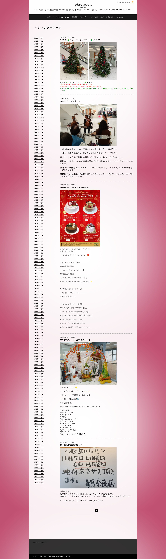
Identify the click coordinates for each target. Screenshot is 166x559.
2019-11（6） (39, 265)
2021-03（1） (39, 226)
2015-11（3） (39, 406)
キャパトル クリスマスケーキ (74, 187)
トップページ (49, 17)
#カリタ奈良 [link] (65, 410)
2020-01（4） (39, 259)
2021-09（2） (39, 212)
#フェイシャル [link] (65, 415)
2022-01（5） (39, 200)
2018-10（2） (39, 303)
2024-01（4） (39, 129)
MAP (102, 17)
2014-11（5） (39, 441)
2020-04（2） (39, 250)
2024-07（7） (39, 112)
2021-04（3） (39, 223)
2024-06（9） (39, 114)
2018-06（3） (39, 315)
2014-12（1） (39, 438)
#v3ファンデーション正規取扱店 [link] (72, 434)
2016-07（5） (39, 382)
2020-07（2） (39, 244)
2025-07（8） (39, 76)
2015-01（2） (39, 435)
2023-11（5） (39, 135)
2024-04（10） (39, 120)
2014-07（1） (39, 453)
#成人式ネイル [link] (72, 419)
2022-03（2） (39, 194)
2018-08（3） (39, 309)
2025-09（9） (39, 70)
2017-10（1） (39, 338)
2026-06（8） (39, 44)
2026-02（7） (39, 56)
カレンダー (83, 17)
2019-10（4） (39, 268)
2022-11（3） (39, 170)
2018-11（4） (39, 300)
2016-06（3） (39, 385)
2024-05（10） (39, 117)
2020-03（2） (39, 253)
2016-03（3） (39, 394)
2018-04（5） (39, 321)
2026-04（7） (39, 50)
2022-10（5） (39, 173)
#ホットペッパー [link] (66, 413)
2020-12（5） (39, 235)
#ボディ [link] (63, 417)
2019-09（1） (39, 271)
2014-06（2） (39, 456)
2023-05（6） (39, 153)
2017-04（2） (39, 356)
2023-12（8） (39, 132)
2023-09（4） (39, 141)
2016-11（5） (39, 371)
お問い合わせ (110, 17)
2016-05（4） (39, 388)
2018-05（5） (39, 318)
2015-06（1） (39, 421)
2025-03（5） (39, 88)
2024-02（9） (39, 126)
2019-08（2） (39, 273)
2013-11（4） (39, 477)
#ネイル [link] (63, 419)
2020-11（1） (39, 238)
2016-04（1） (39, 391)
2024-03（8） (39, 123)
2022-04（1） (39, 191)
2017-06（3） (39, 350)
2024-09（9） (39, 106)
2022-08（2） (39, 179)
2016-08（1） (39, 379)
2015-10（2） (39, 409)
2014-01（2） (39, 471)
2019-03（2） (39, 288)
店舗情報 (75, 17)
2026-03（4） (39, 53)
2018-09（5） (39, 306)
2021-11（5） (39, 206)
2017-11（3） (39, 335)
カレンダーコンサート (70, 101)
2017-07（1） (39, 347)
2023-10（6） (39, 138)
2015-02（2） (39, 432)
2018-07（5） (39, 312)
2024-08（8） (39, 109)
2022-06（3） (39, 185)
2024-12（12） (39, 97)
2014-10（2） (39, 444)
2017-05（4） (39, 353)
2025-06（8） (39, 79)
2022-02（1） (39, 197)
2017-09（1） (39, 341)
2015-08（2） (39, 415)
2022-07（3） (39, 182)
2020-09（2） (39, 241)
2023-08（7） (39, 144)
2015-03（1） (39, 429)
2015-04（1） (39, 427)
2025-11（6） (39, 64)
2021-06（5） (39, 218)
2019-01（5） (39, 294)
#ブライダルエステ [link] (67, 421)
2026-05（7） (39, 47)
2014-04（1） (39, 462)
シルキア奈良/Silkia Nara (46, 556)
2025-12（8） (39, 62)
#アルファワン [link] (65, 432)
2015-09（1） (39, 412)
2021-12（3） (39, 203)
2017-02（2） (39, 362)
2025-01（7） (39, 94)
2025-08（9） (39, 73)
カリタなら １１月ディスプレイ (75, 340)
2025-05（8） (39, 82)
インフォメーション (62, 17)
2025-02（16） (39, 91)
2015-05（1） (39, 424)
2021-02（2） (39, 229)
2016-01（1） (39, 400)
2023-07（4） (39, 147)
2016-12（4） (39, 368)
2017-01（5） (39, 365)
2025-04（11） (39, 85)
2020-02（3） (39, 256)
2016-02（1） (39, 397)
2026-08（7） (39, 38)
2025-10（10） (39, 67)
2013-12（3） (39, 474)
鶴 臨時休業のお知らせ (71, 445)
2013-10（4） (39, 480)
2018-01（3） (39, 329)
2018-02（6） (39, 326)
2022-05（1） (39, 188)
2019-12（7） (39, 262)
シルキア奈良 (93, 17)
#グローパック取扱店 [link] (68, 430)
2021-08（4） (39, 215)
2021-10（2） (39, 209)
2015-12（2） (39, 403)
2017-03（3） (39, 359)
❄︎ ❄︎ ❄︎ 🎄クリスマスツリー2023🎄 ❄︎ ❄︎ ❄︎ (80, 40)
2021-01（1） (39, 232)
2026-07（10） (39, 41)
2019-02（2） (39, 291)
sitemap (120, 17)
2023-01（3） (39, 165)
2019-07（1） (39, 276)
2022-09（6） (39, 176)
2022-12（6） (39, 167)
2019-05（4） (39, 282)
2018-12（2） (39, 297)
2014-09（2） (39, 447)
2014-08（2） (39, 450)
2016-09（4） (39, 376)
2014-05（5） (39, 459)
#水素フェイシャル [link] (67, 423)
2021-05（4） (39, 220)
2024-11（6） (39, 100)
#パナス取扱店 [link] (65, 428)
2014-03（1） (39, 465)
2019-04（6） (39, 285)
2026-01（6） (39, 59)
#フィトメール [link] (65, 425)
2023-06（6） (39, 150)
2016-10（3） (39, 374)
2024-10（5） (39, 103)
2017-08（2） (39, 344)
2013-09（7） (39, 482)
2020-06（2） (39, 247)
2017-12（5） (39, 332)
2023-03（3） (39, 159)
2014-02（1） (39, 468)
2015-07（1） (39, 418)
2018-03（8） (39, 324)
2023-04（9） (39, 156)
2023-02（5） (39, 162)
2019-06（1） (39, 279)
